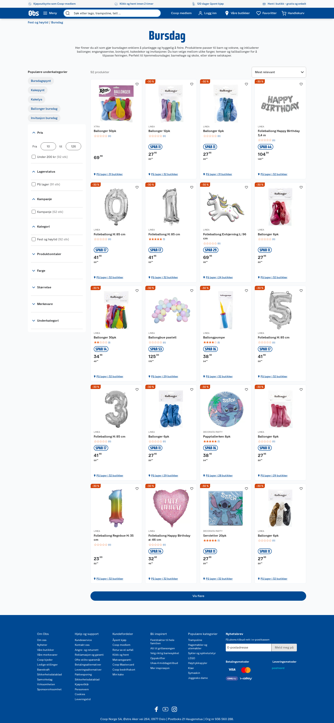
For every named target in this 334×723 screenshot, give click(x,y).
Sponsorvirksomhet (49, 689)
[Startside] (34, 13)
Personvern (82, 689)
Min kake (118, 674)
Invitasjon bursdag (44, 118)
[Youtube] (165, 709)
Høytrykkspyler (197, 663)
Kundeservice (83, 640)
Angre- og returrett (87, 649)
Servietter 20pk (214, 535)
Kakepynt (37, 90)
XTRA (97, 126)
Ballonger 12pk (159, 131)
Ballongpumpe (214, 337)
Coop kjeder (45, 659)
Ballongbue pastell (162, 337)
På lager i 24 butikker (219, 277)
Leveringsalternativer (88, 669)
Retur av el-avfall (122, 649)
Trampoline (195, 640)
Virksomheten (46, 684)
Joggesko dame (198, 677)
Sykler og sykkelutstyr (202, 653)
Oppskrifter (157, 658)
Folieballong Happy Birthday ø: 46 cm (169, 538)
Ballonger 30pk (105, 337)
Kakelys (36, 99)
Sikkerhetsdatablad (49, 674)
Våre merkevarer (47, 654)
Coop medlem (121, 644)
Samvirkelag (44, 679)
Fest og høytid (38, 22)
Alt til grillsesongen (162, 648)
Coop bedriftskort (123, 669)
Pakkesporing (83, 674)
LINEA (151, 126)
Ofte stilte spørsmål (87, 659)
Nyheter (42, 644)
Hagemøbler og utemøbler (197, 646)
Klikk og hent (120, 654)
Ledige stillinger (47, 664)
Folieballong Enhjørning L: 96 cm (224, 236)
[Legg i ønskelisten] (137, 84)
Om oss (41, 640)
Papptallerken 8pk (216, 436)
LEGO (191, 658)
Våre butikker (45, 649)
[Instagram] (174, 709)
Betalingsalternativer (88, 664)
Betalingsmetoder (237, 661)
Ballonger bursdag (44, 109)
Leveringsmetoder (285, 661)
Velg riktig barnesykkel (164, 653)
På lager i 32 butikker (164, 174)
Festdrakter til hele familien (162, 641)
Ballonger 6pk (213, 131)
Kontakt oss (82, 644)
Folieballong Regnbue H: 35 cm (114, 538)
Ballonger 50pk (105, 131)
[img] (116, 136)
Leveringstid (83, 699)
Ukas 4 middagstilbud (164, 663)
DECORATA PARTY (212, 432)
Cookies (80, 694)
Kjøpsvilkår (82, 684)
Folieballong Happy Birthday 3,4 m (279, 133)
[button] (198, 596)
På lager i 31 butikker (109, 174)
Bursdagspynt (41, 81)
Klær (191, 668)
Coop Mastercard (123, 664)
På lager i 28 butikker (219, 475)
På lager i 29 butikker (164, 376)
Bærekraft (43, 669)
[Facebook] (156, 709)
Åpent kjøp (119, 640)
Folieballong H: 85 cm (109, 234)
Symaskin (194, 672)
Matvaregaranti (121, 659)
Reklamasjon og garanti (89, 654)
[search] (68, 13)
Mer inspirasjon (160, 668)
